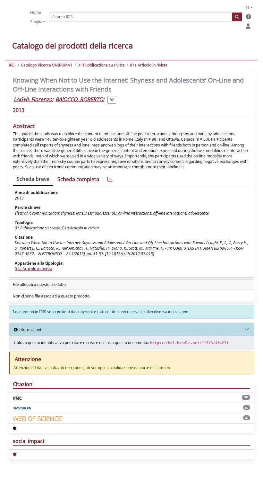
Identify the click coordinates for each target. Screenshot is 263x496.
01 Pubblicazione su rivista (101, 65)
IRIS (12, 65)
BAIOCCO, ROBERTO (79, 99)
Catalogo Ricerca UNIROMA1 (46, 65)
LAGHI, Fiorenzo (33, 99)
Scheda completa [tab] (78, 179)
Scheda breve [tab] (33, 178)
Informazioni (29, 329)
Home (35, 12)
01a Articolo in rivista (148, 65)
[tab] (110, 179)
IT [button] (248, 7)
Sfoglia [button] (36, 21)
